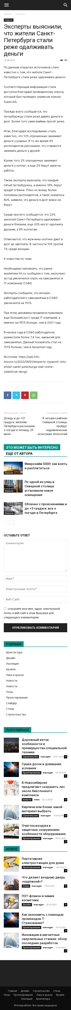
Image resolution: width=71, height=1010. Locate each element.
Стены (10, 709)
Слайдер (11, 703)
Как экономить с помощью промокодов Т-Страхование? (43, 919)
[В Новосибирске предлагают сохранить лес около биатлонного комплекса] (11, 788)
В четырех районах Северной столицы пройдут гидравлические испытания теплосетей (52, 426)
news (37, 799)
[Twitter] (16, 395)
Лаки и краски (15, 675)
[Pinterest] (25, 395)
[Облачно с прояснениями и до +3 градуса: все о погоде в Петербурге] (13, 508)
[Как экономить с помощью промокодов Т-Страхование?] (11, 920)
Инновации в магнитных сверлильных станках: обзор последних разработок (44, 939)
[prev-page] (6, 522)
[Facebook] (7, 395)
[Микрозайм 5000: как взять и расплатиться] (13, 468)
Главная (12, 990)
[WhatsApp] (33, 395)
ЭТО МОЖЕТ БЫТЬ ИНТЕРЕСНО (32, 447)
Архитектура (14, 652)
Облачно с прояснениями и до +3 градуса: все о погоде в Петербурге (46, 508)
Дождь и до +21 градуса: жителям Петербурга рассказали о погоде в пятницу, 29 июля (19, 426)
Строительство (16, 714)
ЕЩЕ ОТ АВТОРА (19, 453)
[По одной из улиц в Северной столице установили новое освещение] (13, 486)
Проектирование (17, 697)
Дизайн (10, 658)
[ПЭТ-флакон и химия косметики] (11, 901)
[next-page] (12, 522)
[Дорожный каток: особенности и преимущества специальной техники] (11, 745)
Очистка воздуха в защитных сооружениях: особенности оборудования (44, 830)
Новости (20, 14)
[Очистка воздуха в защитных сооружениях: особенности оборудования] (11, 831)
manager (46, 756)
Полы (9, 692)
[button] (6, 5)
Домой (8, 14)
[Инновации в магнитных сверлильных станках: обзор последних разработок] (11, 940)
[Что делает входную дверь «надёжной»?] (11, 882)
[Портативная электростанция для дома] (11, 864)
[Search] (65, 5)
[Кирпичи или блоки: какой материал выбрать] (11, 812)
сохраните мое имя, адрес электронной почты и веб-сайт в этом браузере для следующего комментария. (32, 613)
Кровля (11, 669)
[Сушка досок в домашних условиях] (11, 769)
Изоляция (12, 663)
